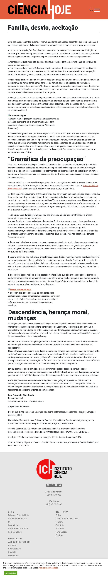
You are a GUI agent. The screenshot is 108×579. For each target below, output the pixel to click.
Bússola (12, 552)
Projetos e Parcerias (18, 528)
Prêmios (60, 528)
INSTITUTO (62, 511)
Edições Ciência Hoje (18, 515)
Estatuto (60, 525)
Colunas (12, 545)
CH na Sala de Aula (17, 518)
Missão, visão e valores (67, 518)
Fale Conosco (15, 532)
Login (11, 511)
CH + (10, 522)
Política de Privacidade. (48, 568)
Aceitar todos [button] (11, 573)
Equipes (59, 535)
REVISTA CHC (15, 538)
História (59, 522)
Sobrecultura (14, 548)
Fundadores (61, 532)
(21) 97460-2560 (54, 504)
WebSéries (13, 555)
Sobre (58, 515)
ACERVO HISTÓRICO (19, 542)
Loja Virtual (13, 525)
